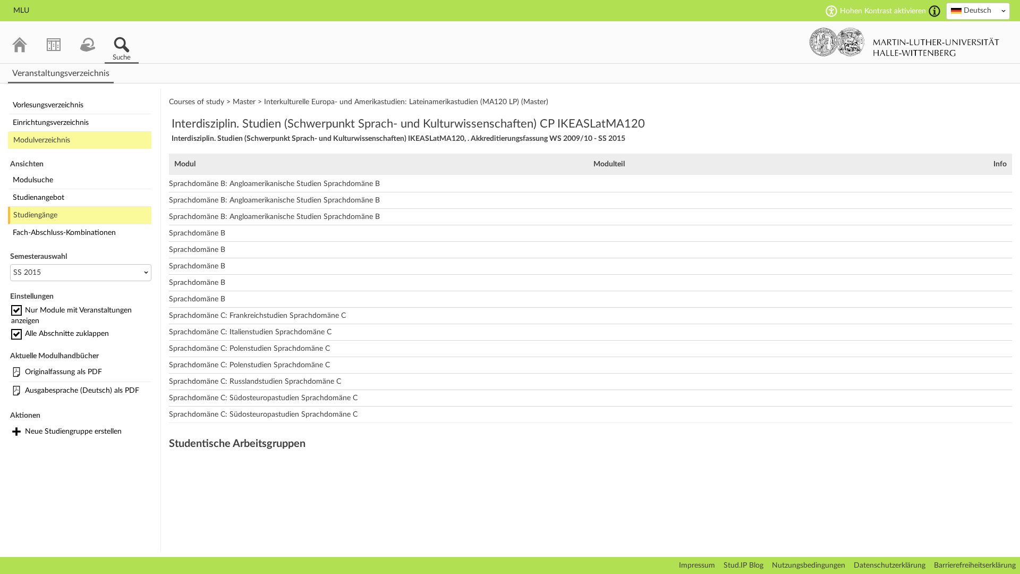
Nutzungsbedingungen (808, 565)
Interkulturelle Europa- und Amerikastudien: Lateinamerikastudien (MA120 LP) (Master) (406, 102)
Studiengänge (35, 215)
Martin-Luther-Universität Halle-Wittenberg (904, 42)
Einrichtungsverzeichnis (51, 122)
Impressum (697, 565)
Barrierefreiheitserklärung (975, 565)
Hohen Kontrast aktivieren (883, 11)
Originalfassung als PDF (63, 372)
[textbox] (978, 10)
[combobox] (978, 11)
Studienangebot (38, 197)
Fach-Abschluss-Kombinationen (64, 233)
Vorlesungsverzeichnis (48, 105)
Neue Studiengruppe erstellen (73, 431)
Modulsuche (33, 180)
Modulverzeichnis (41, 140)
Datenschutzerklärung (889, 565)
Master (244, 102)
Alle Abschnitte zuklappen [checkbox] (67, 333)
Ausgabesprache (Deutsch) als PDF (82, 390)
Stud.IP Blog (743, 565)
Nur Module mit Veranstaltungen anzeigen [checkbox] (71, 316)
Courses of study (196, 102)
